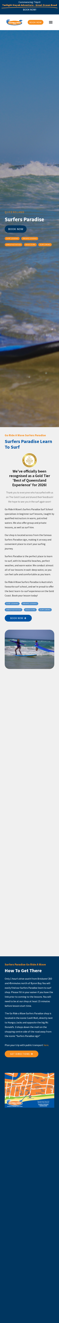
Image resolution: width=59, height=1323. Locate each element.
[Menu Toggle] (51, 22)
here (46, 1045)
